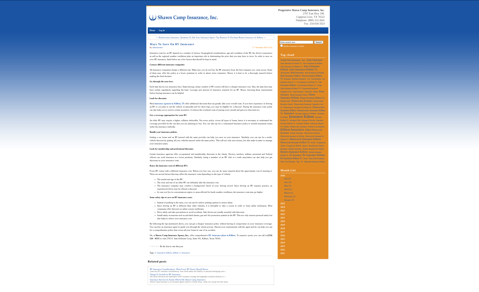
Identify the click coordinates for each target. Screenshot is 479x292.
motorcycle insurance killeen (305, 139)
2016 (282, 235)
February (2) (289, 196)
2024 (282, 207)
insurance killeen (301, 116)
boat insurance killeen (290, 75)
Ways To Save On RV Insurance (172, 44)
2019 (282, 225)
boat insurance (297, 72)
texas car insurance (287, 162)
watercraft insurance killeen (314, 162)
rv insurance (295, 155)
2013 (282, 246)
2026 (287, 187)
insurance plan (295, 120)
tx (302, 162)
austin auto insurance (290, 60)
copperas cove (286, 92)
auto (303, 60)
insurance (289, 113)
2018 (282, 228)
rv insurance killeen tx (291, 158)
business (287, 79)
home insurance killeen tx (312, 98)
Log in (162, 30)
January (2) (289, 200)
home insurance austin (299, 95)
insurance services (308, 120)
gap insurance (298, 92)
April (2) (288, 189)
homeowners (285, 101)
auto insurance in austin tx (291, 63)
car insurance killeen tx (306, 85)
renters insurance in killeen (313, 149)
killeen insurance (292, 129)
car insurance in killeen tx (307, 82)
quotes (305, 146)
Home (152, 30)
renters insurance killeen (294, 151)
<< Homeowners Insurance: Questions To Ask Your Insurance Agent (185, 37)
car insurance (316, 79)
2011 (282, 253)
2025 (282, 203)
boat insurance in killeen (314, 73)
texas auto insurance (316, 158)
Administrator (157, 47)
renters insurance (295, 149)
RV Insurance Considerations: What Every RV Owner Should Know (179, 269)
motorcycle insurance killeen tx (295, 142)
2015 (282, 239)
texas (305, 158)
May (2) (287, 186)
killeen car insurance (316, 127)
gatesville (308, 92)
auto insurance (314, 60)
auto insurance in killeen (312, 63)
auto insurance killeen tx (303, 69)
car (308, 79)
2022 (282, 214)
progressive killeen (294, 146)
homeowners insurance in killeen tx (298, 107)
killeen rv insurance (181, 253)
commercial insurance (309, 88)
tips (298, 162)
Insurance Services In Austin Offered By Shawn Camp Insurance (178, 280)
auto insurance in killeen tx (291, 67)
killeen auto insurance (298, 127)
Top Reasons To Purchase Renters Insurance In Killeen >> (241, 37)
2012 (282, 250)
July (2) (287, 178)
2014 (282, 242)
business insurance (299, 79)
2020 (282, 221)
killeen (286, 127)
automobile (284, 73)
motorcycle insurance (312, 133)
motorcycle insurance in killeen (292, 136)
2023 (282, 210)
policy (313, 143)
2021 (282, 218)
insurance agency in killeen (305, 113)
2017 (282, 232)
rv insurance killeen (163, 253)
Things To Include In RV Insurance (165, 274)
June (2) (287, 182)
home (315, 92)
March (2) (288, 193)
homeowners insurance (301, 101)
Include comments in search (293, 46)
